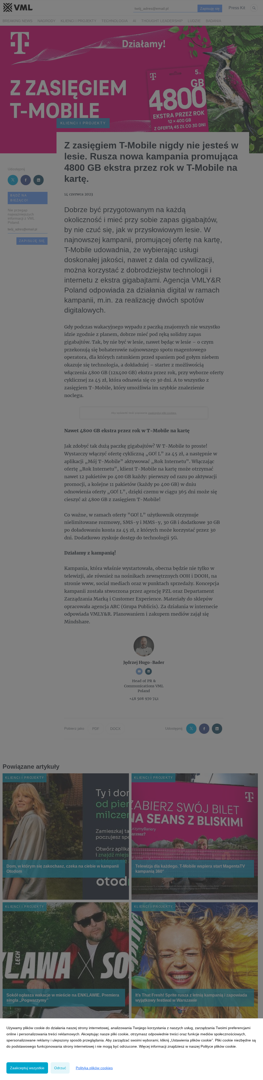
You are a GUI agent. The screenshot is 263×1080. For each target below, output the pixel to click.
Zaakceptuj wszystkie (27, 1068)
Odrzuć (60, 1068)
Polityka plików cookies (94, 1068)
